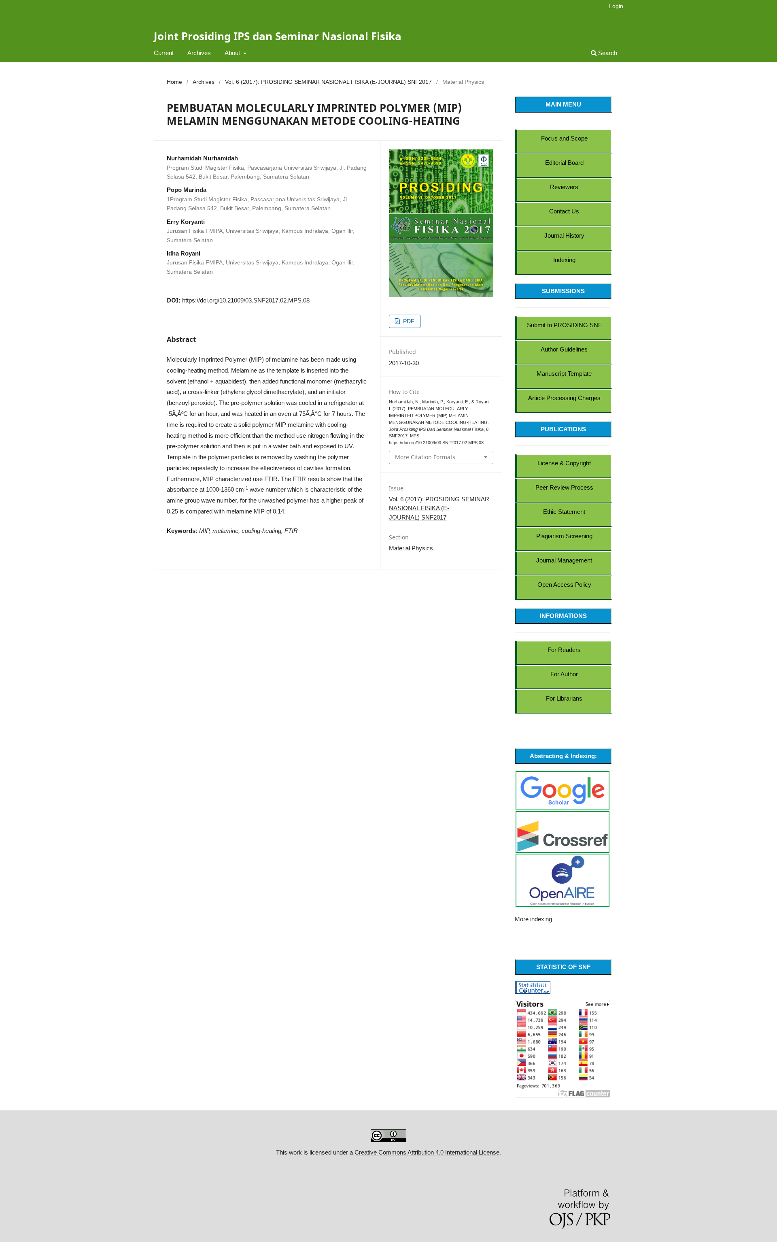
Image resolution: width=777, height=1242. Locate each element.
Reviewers (564, 186)
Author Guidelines (564, 349)
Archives (199, 52)
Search (607, 52)
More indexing (533, 919)
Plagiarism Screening (564, 536)
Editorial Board (564, 162)
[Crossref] (562, 835)
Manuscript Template (564, 373)
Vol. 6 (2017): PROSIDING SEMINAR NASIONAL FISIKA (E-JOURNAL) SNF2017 (328, 82)
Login (616, 6)
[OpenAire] (562, 879)
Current (164, 52)
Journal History (564, 235)
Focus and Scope (564, 138)
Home (174, 82)
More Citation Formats (425, 457)
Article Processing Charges (564, 397)
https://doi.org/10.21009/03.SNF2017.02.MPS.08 (246, 300)
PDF (407, 321)
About (233, 52)
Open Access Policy (564, 584)
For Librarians (564, 698)
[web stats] (532, 987)
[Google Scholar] (562, 789)
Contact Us (564, 211)
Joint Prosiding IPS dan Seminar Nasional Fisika (277, 36)
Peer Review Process (564, 487)
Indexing (564, 259)
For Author (564, 674)
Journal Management (564, 560)
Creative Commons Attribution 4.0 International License (427, 1152)
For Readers (564, 649)
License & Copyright (564, 463)
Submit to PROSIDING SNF (564, 325)
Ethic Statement (564, 511)
